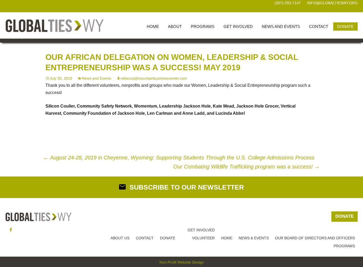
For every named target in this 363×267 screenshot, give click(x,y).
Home (153, 26)
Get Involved (238, 26)
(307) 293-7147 (288, 3)
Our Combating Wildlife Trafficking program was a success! (246, 167)
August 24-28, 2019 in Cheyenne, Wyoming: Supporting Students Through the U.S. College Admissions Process (178, 158)
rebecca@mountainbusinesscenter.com (154, 78)
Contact (318, 26)
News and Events (281, 26)
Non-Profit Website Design (181, 262)
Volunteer (203, 238)
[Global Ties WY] (54, 25)
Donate (345, 26)
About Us (120, 238)
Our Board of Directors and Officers (315, 238)
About (175, 26)
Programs (202, 26)
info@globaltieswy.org (332, 3)
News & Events (254, 238)
